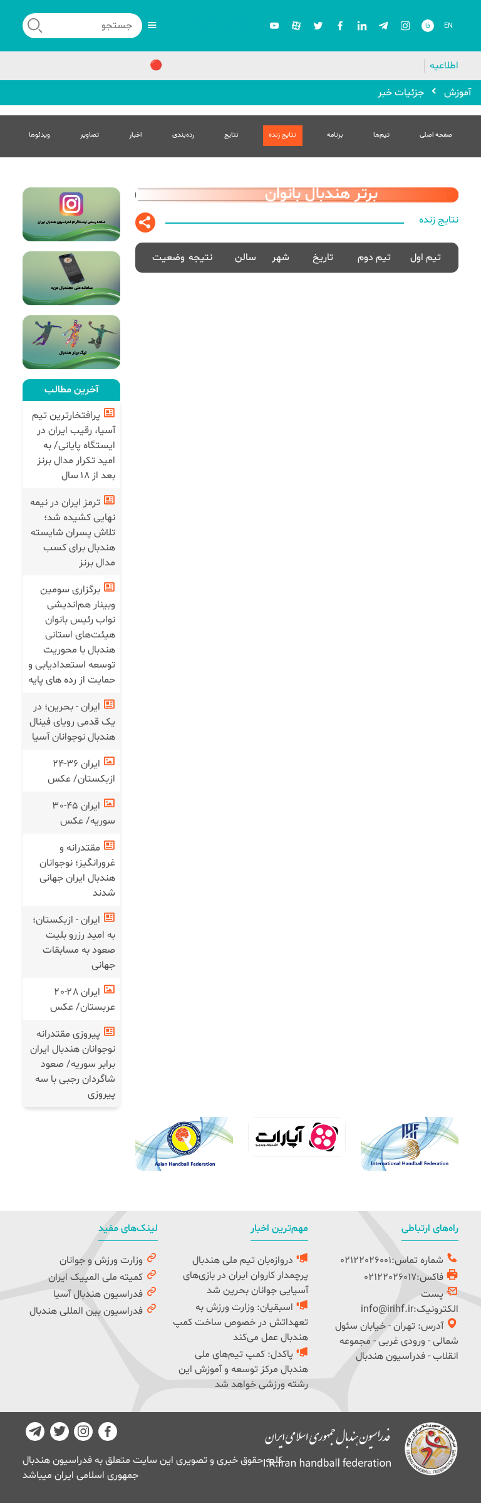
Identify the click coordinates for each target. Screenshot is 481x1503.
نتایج (231, 135)
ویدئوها (39, 135)
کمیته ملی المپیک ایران (96, 1277)
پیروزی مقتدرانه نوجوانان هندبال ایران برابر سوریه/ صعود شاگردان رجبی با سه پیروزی (72, 1064)
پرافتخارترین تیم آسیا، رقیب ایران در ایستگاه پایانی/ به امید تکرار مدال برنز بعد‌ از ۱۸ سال (73, 446)
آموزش (457, 93)
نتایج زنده (282, 135)
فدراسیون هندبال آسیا (99, 1294)
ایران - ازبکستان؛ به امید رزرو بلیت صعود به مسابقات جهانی (74, 942)
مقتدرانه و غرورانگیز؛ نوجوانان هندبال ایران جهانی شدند (77, 870)
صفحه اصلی (436, 135)
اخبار (135, 135)
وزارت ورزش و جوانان (102, 1260)
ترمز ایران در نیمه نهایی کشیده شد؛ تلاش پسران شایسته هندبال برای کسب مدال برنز (72, 533)
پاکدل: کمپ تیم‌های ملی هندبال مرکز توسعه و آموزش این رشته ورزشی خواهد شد (243, 1369)
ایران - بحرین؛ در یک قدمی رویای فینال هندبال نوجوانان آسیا (72, 722)
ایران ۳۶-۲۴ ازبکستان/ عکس (81, 771)
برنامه (335, 135)
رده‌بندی (183, 135)
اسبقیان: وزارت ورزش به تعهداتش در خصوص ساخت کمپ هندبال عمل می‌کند (240, 1322)
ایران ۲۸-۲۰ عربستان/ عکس (82, 999)
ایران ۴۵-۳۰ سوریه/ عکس (84, 813)
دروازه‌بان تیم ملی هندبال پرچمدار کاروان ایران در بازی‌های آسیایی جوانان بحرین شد (245, 1275)
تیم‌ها (381, 135)
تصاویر (89, 135)
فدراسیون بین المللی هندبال (87, 1311)
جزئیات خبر (401, 93)
